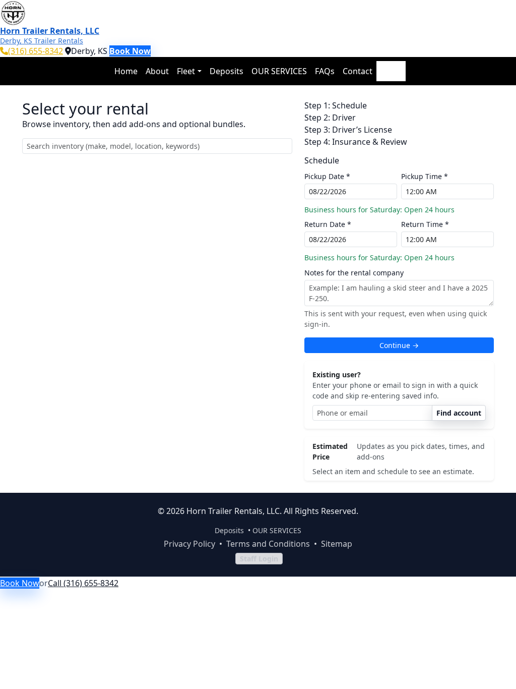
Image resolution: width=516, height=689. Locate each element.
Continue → (399, 345)
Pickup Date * (327, 176)
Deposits (226, 71)
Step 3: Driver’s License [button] (348, 129)
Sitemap (336, 543)
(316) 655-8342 (35, 50)
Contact (357, 71)
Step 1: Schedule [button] (335, 105)
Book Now (130, 50)
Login (391, 71)
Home (126, 71)
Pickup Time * (424, 176)
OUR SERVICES (279, 71)
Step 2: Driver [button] (330, 117)
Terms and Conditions (268, 543)
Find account (458, 413)
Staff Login (259, 558)
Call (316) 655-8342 (83, 583)
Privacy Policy (189, 543)
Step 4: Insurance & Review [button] (355, 141)
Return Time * (425, 224)
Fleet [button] (186, 71)
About (157, 71)
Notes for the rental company (354, 272)
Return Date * (327, 224)
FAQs (325, 71)
